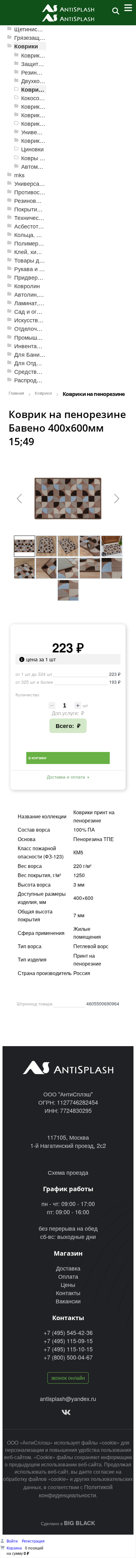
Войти (13, 1540)
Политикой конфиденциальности (76, 1490)
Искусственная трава (42, 320)
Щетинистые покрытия (44, 29)
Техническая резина (40, 217)
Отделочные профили (43, 328)
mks (19, 175)
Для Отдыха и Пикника (44, 363)
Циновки (32, 149)
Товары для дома (37, 260)
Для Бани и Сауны (38, 354)
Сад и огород (32, 311)
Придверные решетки (42, 277)
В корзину (37, 758)
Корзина (14, 1547)
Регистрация (33, 1540)
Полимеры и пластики (43, 243)
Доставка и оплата (66, 776)
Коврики (26, 46)
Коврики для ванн (45, 106)
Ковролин (27, 286)
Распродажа (30, 380)
